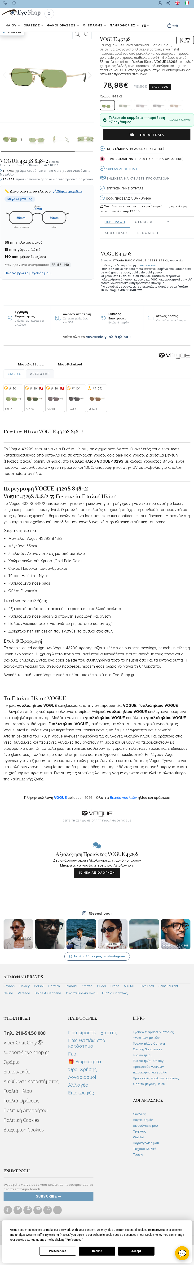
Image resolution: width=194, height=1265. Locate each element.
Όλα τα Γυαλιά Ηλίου (81, 993)
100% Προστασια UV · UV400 (128, 198)
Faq (72, 1054)
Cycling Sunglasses (147, 1049)
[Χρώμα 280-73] (175, 105)
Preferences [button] (73, 1239)
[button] (49, 13)
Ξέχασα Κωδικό (145, 1149)
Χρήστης (139, 1131)
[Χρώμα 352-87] (158, 105)
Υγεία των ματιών (146, 1037)
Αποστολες (116, 233)
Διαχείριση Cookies (24, 1130)
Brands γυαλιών (123, 797)
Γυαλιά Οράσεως (115, 993)
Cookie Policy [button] (153, 1234)
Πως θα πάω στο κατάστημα (86, 1043)
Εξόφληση (147, 233)
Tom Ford (147, 986)
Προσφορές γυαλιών (148, 1066)
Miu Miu (129, 986)
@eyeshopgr (100, 913)
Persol (39, 986)
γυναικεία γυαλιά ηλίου (107, 337)
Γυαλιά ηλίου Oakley (148, 1061)
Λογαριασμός (143, 1120)
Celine (8, 993)
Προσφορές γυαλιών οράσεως (156, 1078)
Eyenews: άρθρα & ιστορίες (153, 1032)
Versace (24, 993)
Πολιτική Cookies (21, 1120)
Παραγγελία (150, 135)
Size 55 (14, 374)
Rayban (9, 986)
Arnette (86, 986)
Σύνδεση (139, 1114)
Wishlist (138, 1137)
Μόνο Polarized (70, 364)
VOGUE (60, 797)
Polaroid (71, 986)
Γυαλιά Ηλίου (18, 1091)
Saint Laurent (168, 986)
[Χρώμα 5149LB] (141, 105)
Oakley (24, 986)
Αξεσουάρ (40, 374)
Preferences (57, 1251)
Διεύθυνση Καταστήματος (31, 1081)
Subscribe (47, 1196)
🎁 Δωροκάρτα (84, 1061)
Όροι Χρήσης (82, 1069)
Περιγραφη (115, 222)
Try (166, 222)
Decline (97, 1251)
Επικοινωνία (17, 1071)
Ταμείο (138, 1154)
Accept (136, 1251)
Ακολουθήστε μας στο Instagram (99, 956)
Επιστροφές (81, 1093)
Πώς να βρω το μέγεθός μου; (28, 273)
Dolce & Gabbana (48, 993)
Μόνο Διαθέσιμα (31, 364)
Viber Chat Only (21, 1042)
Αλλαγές (78, 1085)
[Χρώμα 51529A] (124, 105)
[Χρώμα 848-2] (107, 105)
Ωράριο (12, 1062)
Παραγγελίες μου (146, 1143)
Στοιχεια (144, 222)
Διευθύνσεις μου (145, 1125)
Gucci (101, 986)
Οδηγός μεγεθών (69, 191)
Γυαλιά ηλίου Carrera (149, 1043)
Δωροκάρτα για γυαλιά (150, 1072)
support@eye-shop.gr (26, 1052)
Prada (114, 986)
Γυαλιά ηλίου (142, 1055)
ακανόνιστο (148, 265)
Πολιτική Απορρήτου (26, 1110)
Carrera (54, 986)
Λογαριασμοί (82, 1077)
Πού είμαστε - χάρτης (92, 1032)
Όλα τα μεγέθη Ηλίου (149, 1084)
